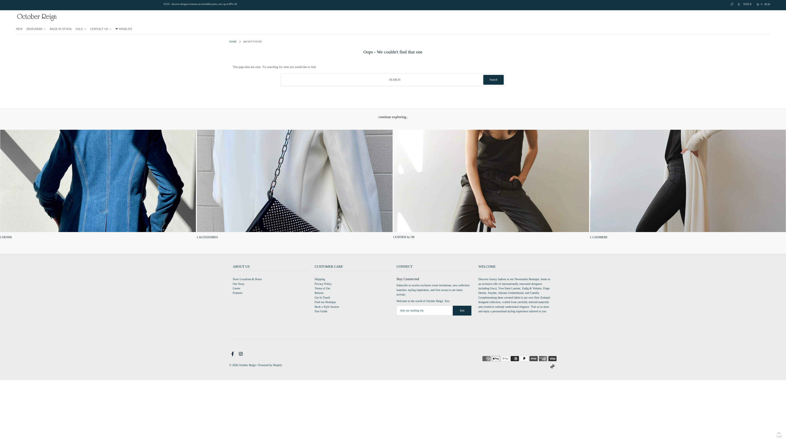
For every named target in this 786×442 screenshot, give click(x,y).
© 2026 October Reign (242, 365)
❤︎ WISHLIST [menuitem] (123, 28)
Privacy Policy (323, 283)
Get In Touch (322, 297)
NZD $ (747, 4)
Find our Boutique (325, 302)
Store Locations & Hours (247, 279)
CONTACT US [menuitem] (99, 28)
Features (237, 292)
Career (236, 288)
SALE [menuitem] (79, 28)
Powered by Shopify (270, 365)
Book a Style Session (327, 306)
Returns (319, 292)
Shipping (320, 279)
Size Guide (321, 311)
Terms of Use (322, 288)
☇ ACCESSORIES (207, 237)
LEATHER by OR (403, 237)
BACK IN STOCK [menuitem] (61, 28)
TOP (779, 436)
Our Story (238, 283)
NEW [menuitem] (19, 28)
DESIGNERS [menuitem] (34, 28)
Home (233, 41)
